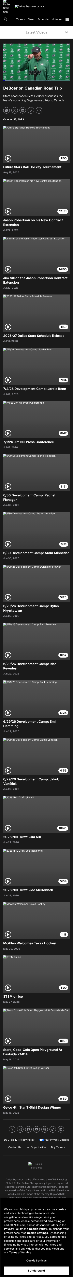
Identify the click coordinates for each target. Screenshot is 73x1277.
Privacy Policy (13, 1228)
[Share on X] (14, 110)
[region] (36, 1237)
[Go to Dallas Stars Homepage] (29, 6)
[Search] (5, 19)
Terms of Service (20, 1252)
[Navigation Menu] (67, 19)
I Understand (36, 1270)
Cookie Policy (38, 1228)
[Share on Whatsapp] (6, 110)
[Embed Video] (39, 110)
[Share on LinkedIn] (22, 110)
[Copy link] (31, 110)
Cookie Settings (37, 1232)
